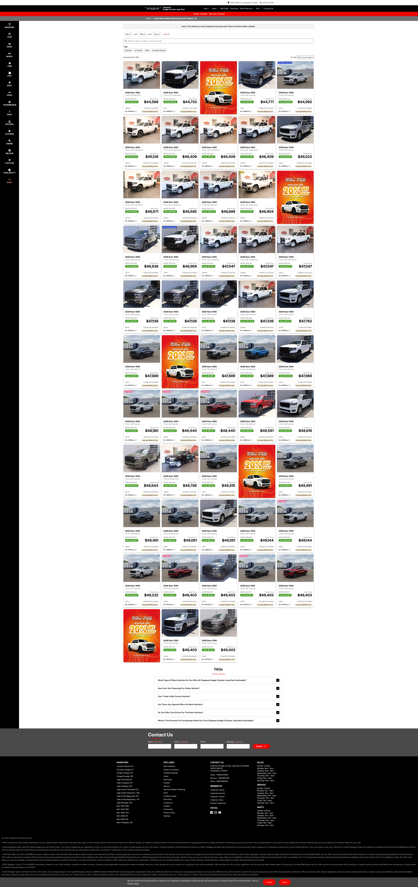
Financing (234, 8)
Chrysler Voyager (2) (125, 770)
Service (166, 786)
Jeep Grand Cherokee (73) (127, 789)
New (206, 8)
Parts (165, 793)
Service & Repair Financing (174, 789)
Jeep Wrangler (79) (124, 803)
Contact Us (168, 803)
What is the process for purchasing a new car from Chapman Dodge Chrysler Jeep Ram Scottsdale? (206, 720)
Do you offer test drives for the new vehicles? (180, 712)
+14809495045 (221, 781)
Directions (167, 799)
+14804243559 (222, 775)
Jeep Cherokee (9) (124, 779)
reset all (166, 34)
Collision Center (169, 796)
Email (181, 742)
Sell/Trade (224, 8)
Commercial (268, 8)
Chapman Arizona (217, 793)
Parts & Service (246, 8)
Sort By (294, 57)
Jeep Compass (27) (125, 783)
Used (214, 8)
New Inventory (169, 766)
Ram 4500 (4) (122, 816)
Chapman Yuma (216, 800)
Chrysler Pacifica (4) (125, 766)
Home (148, 18)
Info (257, 8)
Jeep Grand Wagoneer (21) (127, 796)
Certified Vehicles (170, 773)
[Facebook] (211, 812)
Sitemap (166, 816)
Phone (203, 742)
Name (155, 742)
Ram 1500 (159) (123, 806)
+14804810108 (223, 778)
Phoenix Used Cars (218, 803)
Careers (166, 806)
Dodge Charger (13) (125, 773)
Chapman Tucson (217, 796)
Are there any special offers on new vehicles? (180, 704)
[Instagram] (215, 812)
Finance (166, 783)
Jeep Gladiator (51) (124, 786)
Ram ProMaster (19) (125, 822)
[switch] (128, 50)
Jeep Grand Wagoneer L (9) (128, 799)
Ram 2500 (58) (123, 809)
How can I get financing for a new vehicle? (179, 688)
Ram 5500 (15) (122, 819)
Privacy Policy (169, 813)
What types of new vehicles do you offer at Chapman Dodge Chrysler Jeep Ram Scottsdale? (202, 680)
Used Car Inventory (171, 770)
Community (168, 809)
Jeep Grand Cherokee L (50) (128, 793)
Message (235, 742)
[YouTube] (220, 812)
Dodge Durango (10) (125, 776)
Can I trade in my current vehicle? (174, 696)
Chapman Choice (217, 790)
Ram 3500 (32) (123, 813)
